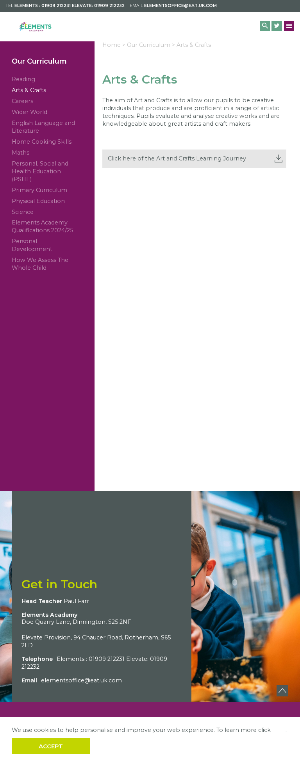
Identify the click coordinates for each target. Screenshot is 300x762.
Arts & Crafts (29, 90)
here (279, 730)
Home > (113, 44)
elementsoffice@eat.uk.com (180, 5)
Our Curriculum (39, 61)
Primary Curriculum (39, 190)
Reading (23, 79)
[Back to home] (35, 26)
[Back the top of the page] (282, 690)
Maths (20, 152)
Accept (51, 746)
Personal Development (32, 245)
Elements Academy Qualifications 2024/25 (42, 226)
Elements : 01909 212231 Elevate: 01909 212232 (69, 5)
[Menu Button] (289, 25)
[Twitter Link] (276, 26)
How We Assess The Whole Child (40, 263)
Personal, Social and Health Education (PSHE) (40, 171)
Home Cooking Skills (41, 141)
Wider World (29, 112)
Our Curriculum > (151, 44)
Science (23, 211)
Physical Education (38, 201)
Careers (22, 101)
